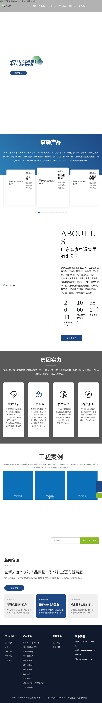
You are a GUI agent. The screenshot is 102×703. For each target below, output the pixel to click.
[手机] (99, 484)
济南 (85, 698)
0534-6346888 (11, 543)
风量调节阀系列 (91, 179)
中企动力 (79, 698)
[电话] (99, 489)
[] (91, 6)
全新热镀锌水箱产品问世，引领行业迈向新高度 (43, 572)
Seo (89, 698)
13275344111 (28, 543)
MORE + (18, 73)
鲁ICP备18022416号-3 (56, 698)
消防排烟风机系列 (60, 178)
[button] (96, 62)
